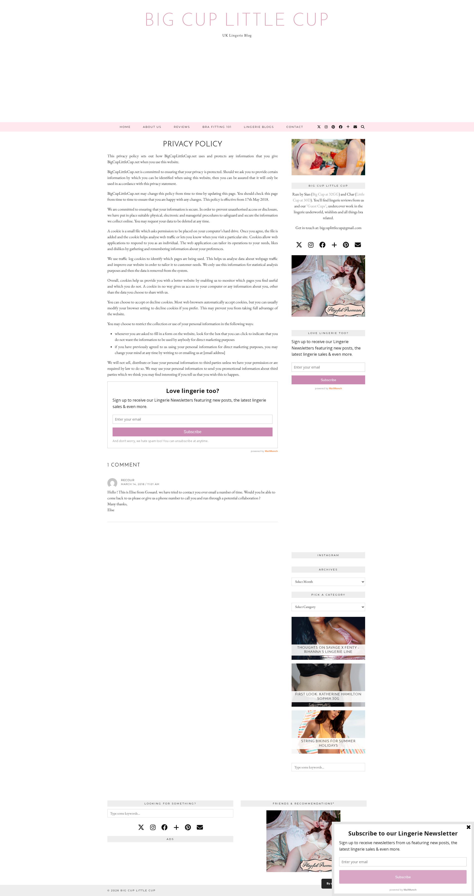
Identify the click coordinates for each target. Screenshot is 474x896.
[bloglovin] (334, 245)
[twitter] (299, 245)
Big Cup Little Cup (237, 21)
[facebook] (322, 245)
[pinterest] (346, 245)
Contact (294, 127)
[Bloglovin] (348, 127)
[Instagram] (326, 127)
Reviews (182, 127)
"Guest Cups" (316, 206)
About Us (152, 127)
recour (128, 480)
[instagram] (311, 245)
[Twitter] (319, 127)
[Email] (355, 127)
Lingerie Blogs (259, 127)
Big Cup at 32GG (325, 194)
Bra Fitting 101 (217, 127)
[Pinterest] (334, 127)
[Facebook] (341, 127)
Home (125, 127)
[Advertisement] (237, 85)
